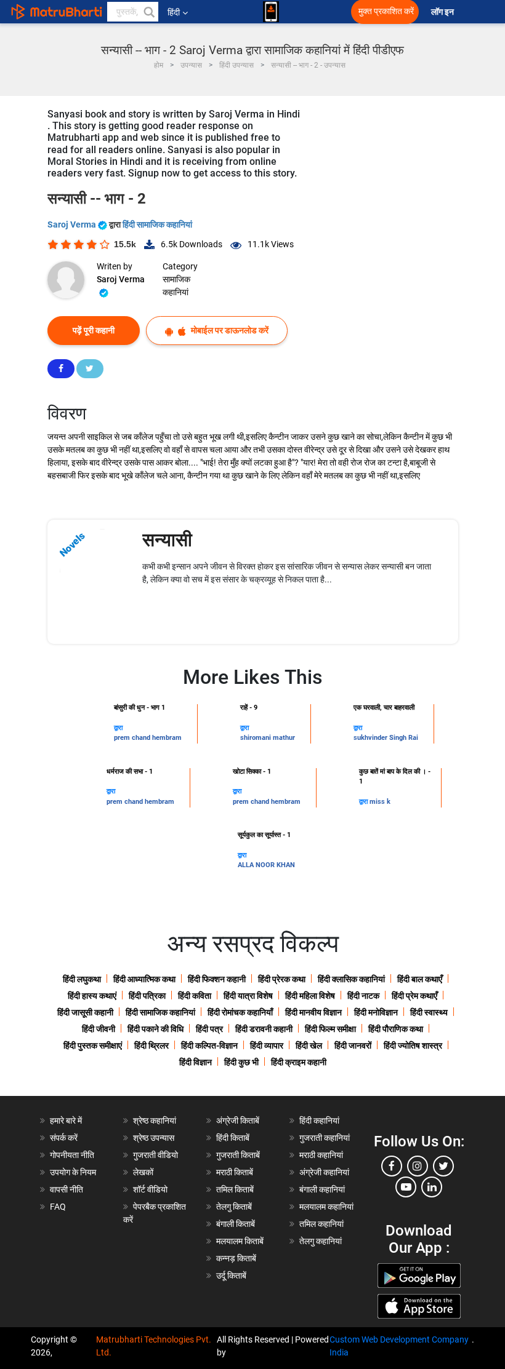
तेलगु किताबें (234, 1207)
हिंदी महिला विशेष (310, 996)
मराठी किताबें (234, 1172)
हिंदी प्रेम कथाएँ (414, 996)
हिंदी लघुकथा (82, 979)
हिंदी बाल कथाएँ (419, 979)
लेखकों (143, 1172)
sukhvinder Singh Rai (386, 738)
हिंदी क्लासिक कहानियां (351, 979)
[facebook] (391, 1166)
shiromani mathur (267, 738)
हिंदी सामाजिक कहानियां (157, 224)
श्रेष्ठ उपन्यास (153, 1138)
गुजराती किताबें (238, 1155)
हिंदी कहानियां (319, 1120)
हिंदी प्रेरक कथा (281, 979)
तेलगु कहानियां (320, 1241)
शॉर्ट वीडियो (150, 1189)
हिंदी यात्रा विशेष (248, 996)
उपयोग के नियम (73, 1172)
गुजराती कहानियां (324, 1138)
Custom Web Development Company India (399, 1346)
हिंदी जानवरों (352, 1045)
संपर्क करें (64, 1138)
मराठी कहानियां (321, 1155)
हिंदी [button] (174, 12)
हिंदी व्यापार (266, 1045)
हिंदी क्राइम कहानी (298, 1062)
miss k (380, 802)
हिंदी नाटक (363, 996)
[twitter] (443, 1166)
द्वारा (118, 728)
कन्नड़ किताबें (236, 1258)
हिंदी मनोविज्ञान (376, 1012)
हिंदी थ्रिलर (151, 1045)
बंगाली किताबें (235, 1224)
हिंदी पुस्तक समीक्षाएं (92, 1045)
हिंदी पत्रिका (147, 996)
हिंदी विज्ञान (195, 1062)
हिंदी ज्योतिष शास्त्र (413, 1045)
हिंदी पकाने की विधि (155, 1029)
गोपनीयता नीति (72, 1155)
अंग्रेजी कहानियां (324, 1172)
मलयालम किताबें (240, 1241)
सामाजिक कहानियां (176, 285)
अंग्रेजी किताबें (237, 1120)
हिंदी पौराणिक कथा (395, 1029)
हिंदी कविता (194, 996)
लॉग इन (443, 12)
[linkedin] (431, 1187)
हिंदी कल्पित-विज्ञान (209, 1045)
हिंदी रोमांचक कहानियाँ (240, 1012)
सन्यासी (167, 539)
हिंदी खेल (309, 1045)
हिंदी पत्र (209, 1029)
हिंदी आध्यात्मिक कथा (144, 979)
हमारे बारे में (66, 1120)
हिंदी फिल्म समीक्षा (330, 1029)
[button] (148, 12)
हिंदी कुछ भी (241, 1062)
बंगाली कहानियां (322, 1189)
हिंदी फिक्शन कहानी (217, 979)
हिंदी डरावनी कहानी (264, 1029)
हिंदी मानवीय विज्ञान (313, 1012)
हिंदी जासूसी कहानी (85, 1012)
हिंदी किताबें (232, 1138)
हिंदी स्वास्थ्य (429, 1012)
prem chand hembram (148, 738)
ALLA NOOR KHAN (266, 865)
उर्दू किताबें (231, 1275)
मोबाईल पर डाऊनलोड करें (229, 330)
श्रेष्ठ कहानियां (154, 1120)
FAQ (58, 1207)
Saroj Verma (72, 224)
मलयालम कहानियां (326, 1207)
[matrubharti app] (271, 11)
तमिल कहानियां (321, 1224)
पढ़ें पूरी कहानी (94, 330)
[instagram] (417, 1166)
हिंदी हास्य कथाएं (92, 996)
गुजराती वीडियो (155, 1155)
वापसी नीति (66, 1189)
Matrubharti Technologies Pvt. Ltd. (153, 1346)
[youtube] (405, 1187)
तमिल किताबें (235, 1189)
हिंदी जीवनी (98, 1029)
